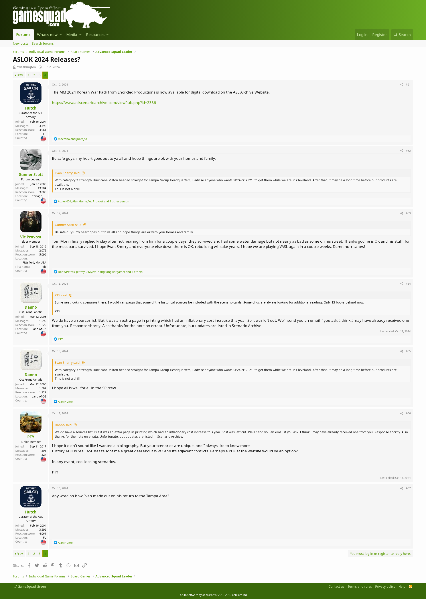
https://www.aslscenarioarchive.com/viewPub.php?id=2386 (104, 102)
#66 (408, 413)
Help (401, 586)
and (72, 139)
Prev (19, 75)
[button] (60, 34)
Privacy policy (385, 586)
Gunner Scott (31, 174)
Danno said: (64, 425)
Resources (95, 34)
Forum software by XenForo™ (213, 595)
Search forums (43, 43)
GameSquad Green (31, 586)
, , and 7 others (100, 272)
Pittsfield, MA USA (34, 262)
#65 (408, 351)
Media (71, 34)
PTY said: (61, 295)
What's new (47, 34)
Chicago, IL (39, 196)
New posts (20, 43)
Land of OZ (39, 329)
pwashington (26, 67)
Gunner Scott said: (68, 225)
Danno (31, 307)
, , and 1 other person (93, 201)
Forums (23, 34)
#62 (408, 151)
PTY (30, 436)
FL (44, 134)
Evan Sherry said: (68, 173)
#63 (408, 213)
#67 (408, 488)
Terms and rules (360, 586)
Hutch (30, 108)
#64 (408, 284)
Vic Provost (30, 237)
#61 (408, 84)
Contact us (336, 586)
